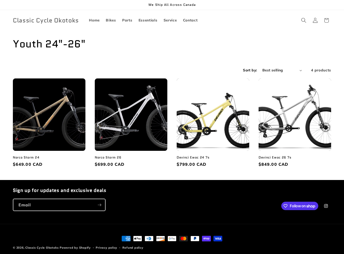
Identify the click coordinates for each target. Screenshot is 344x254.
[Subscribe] (99, 205)
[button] (303, 20)
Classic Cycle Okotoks (42, 247)
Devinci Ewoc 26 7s (275, 157)
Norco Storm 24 (26, 157)
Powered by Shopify (75, 247)
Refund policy (132, 247)
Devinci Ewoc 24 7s (193, 157)
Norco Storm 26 (108, 157)
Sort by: (250, 70)
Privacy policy (106, 247)
